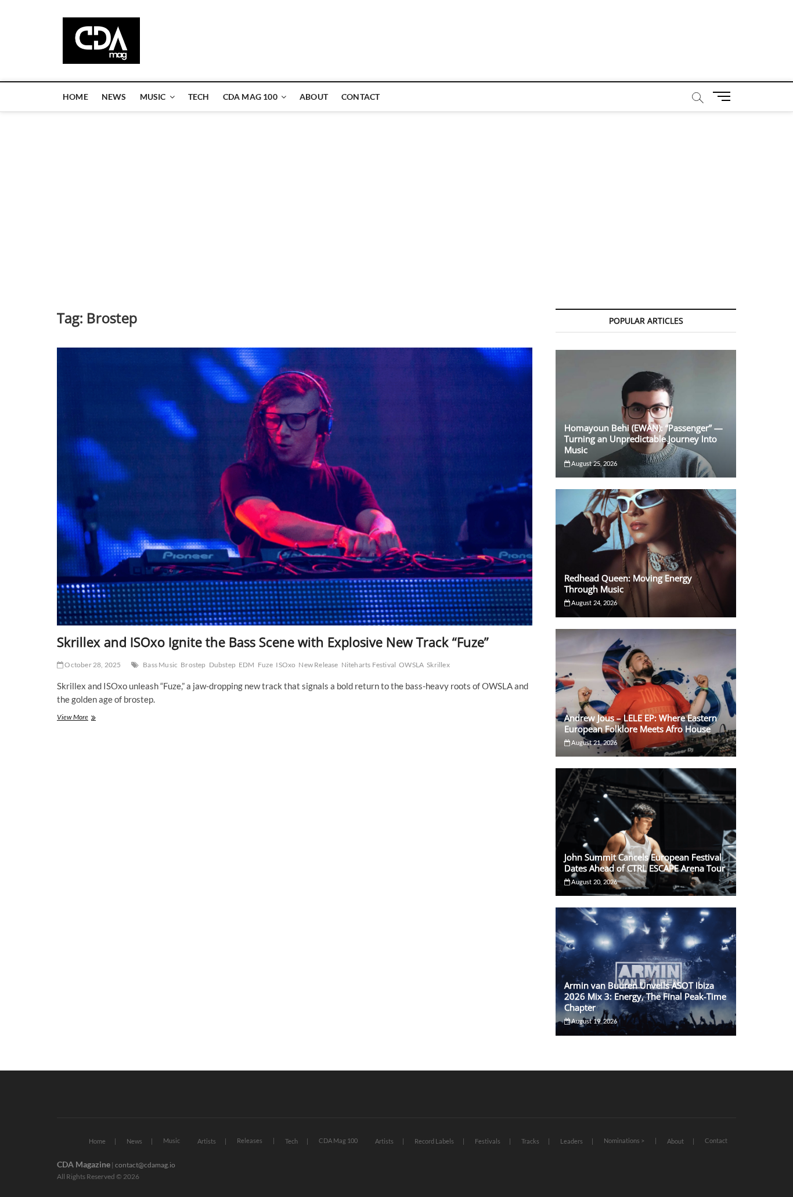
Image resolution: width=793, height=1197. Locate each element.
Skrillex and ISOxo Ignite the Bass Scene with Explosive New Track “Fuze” (273, 641)
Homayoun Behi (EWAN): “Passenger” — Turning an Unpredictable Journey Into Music (643, 438)
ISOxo (285, 664)
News (114, 97)
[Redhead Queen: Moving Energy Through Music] (646, 553)
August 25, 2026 (593, 463)
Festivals (487, 1141)
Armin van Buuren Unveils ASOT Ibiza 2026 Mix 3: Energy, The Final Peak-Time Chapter (645, 996)
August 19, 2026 (593, 1021)
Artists (206, 1141)
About (314, 97)
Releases (249, 1140)
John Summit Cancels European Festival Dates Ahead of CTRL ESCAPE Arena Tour (644, 862)
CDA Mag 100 (250, 97)
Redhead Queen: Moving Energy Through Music (628, 583)
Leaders (571, 1141)
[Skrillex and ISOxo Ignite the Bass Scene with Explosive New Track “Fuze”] (294, 486)
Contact (360, 97)
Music (153, 97)
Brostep (193, 664)
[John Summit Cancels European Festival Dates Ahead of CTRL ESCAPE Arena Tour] (646, 832)
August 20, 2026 (593, 881)
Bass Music (160, 664)
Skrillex (438, 664)
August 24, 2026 (593, 602)
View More (86, 718)
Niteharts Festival (368, 664)
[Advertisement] (396, 198)
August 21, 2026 (593, 742)
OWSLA (411, 664)
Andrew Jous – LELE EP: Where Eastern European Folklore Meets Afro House (640, 723)
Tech (199, 97)
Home (75, 97)
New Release (318, 664)
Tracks (530, 1141)
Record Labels (434, 1141)
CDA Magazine (83, 1164)
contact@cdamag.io (145, 1164)
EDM (247, 664)
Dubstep (222, 664)
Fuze (265, 664)
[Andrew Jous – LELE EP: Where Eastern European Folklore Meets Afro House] (646, 693)
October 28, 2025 (92, 664)
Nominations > (624, 1140)
